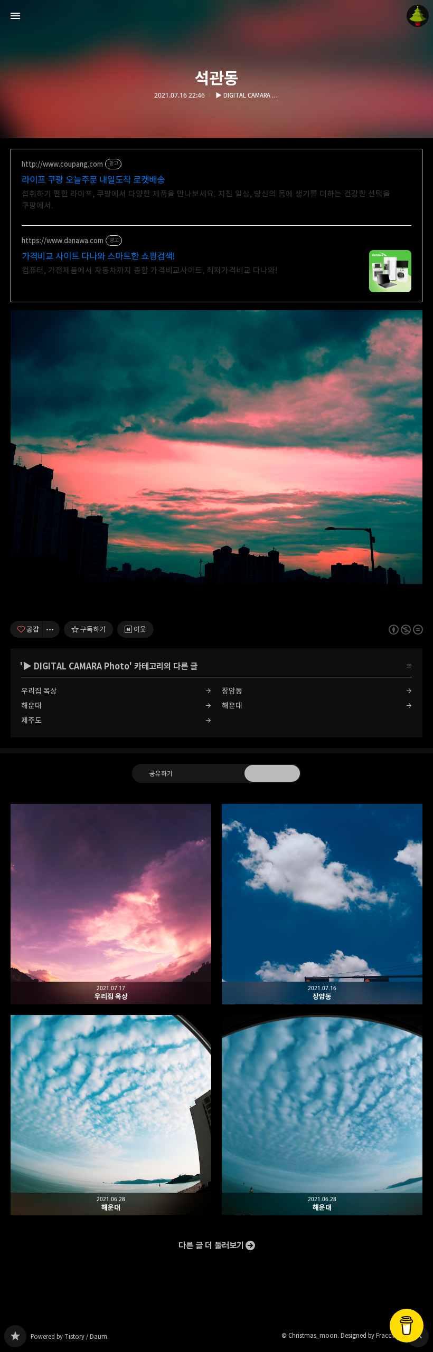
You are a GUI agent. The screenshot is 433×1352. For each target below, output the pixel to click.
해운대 (31, 706)
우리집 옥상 (39, 691)
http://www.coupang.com (62, 164)
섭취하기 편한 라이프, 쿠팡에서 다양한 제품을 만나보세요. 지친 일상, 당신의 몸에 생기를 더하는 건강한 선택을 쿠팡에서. (206, 199)
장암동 (232, 691)
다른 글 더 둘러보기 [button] (211, 1245)
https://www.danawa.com (62, 240)
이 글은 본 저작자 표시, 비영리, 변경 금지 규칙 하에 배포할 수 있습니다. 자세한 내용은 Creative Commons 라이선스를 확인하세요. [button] (406, 629)
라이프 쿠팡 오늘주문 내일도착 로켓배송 (93, 180)
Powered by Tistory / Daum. (70, 1336)
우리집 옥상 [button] (111, 904)
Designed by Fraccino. (371, 1335)
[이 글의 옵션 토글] (51, 629)
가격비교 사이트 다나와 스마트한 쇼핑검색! (98, 256)
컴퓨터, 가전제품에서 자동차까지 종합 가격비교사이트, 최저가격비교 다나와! (149, 270)
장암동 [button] (322, 904)
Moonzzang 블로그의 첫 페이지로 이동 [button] (216, 15)
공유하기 (161, 773)
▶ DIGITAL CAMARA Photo (247, 95)
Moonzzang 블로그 (15, 1336)
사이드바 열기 (15, 15)
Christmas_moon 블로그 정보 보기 (417, 15)
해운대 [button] (111, 1115)
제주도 (31, 720)
